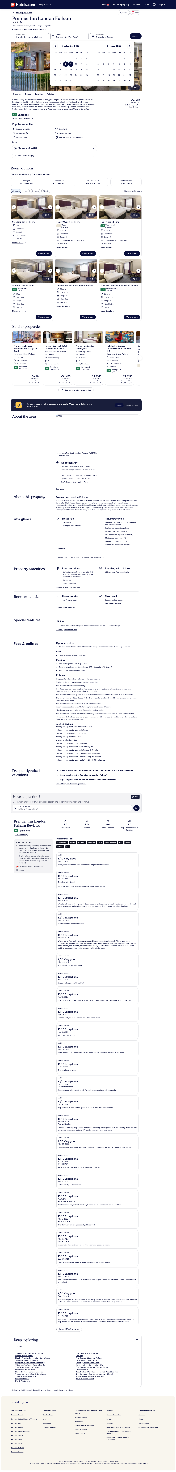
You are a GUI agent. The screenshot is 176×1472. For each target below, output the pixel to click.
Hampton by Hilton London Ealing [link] (30, 1362)
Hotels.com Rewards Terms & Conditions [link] (118, 1438)
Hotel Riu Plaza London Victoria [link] (29, 1372)
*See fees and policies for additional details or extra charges (78, 557)
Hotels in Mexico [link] (17, 1427)
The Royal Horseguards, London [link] (29, 1353)
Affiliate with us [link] (81, 1417)
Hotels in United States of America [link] (24, 1419)
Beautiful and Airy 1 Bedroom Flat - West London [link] (97, 1372)
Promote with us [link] (81, 1429)
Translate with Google (67, 882)
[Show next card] (140, 358)
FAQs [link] (44, 1419)
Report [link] (21, 870)
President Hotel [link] (22, 1379)
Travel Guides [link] (144, 1423)
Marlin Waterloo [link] (22, 1381)
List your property (121, 4)
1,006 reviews (20, 834)
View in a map (63, 455)
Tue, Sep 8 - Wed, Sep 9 (67, 37)
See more (60, 489)
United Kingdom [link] (25, 1390)
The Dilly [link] (79, 1355)
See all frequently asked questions (71, 784)
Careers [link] (141, 1419)
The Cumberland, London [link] (87, 1353)
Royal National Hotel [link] (85, 1379)
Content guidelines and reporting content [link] (119, 1432)
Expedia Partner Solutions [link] (84, 1425)
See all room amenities (66, 607)
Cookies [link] (110, 1423)
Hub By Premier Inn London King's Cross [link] (32, 1358)
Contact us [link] (47, 1423)
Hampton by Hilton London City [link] (89, 1365)
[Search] (136, 808)
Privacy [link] (109, 1419)
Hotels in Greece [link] (17, 1452)
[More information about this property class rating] (20, 22)
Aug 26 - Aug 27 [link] (59, 183)
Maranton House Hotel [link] (25, 1369)
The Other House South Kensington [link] (31, 1374)
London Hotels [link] (46, 1390)
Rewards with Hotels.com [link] (148, 1427)
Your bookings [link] (48, 1415)
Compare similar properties (78, 390)
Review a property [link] (50, 1427)
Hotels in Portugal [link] (17, 1448)
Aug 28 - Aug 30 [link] (93, 183)
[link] (135, 12)
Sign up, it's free (132, 405)
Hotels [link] (14, 1390)
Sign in (162, 4)
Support (137, 4)
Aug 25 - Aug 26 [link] (26, 183)
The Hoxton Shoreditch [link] (25, 1376)
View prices (43, 253)
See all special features (66, 629)
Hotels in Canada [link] (17, 1415)
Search (135, 36)
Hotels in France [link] (17, 1435)
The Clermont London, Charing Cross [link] (92, 1367)
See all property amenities (68, 587)
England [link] (36, 1390)
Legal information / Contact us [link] (118, 1427)
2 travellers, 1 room (105, 37)
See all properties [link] (24, 12)
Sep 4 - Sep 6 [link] (126, 183)
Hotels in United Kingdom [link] (20, 1431)
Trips (147, 4)
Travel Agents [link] (80, 1434)
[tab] (19, 1346)
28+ (135, 87)
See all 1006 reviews (69, 1329)
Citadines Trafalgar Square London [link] (30, 1365)
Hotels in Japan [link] (16, 1444)
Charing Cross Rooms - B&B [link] (87, 1362)
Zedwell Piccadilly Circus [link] (86, 1360)
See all (15, 142)
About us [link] (142, 1415)
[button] (65, 58)
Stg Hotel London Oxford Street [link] (90, 1376)
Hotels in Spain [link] (16, 1439)
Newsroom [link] (79, 1421)
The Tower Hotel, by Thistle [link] (27, 1367)
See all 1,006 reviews (21, 118)
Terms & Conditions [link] (114, 1415)
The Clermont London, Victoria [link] (89, 1358)
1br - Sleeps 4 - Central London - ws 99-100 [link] (94, 1374)
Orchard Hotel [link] (82, 1369)
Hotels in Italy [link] (16, 1423)
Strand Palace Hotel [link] (24, 1355)
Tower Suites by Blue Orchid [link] (27, 1360)
